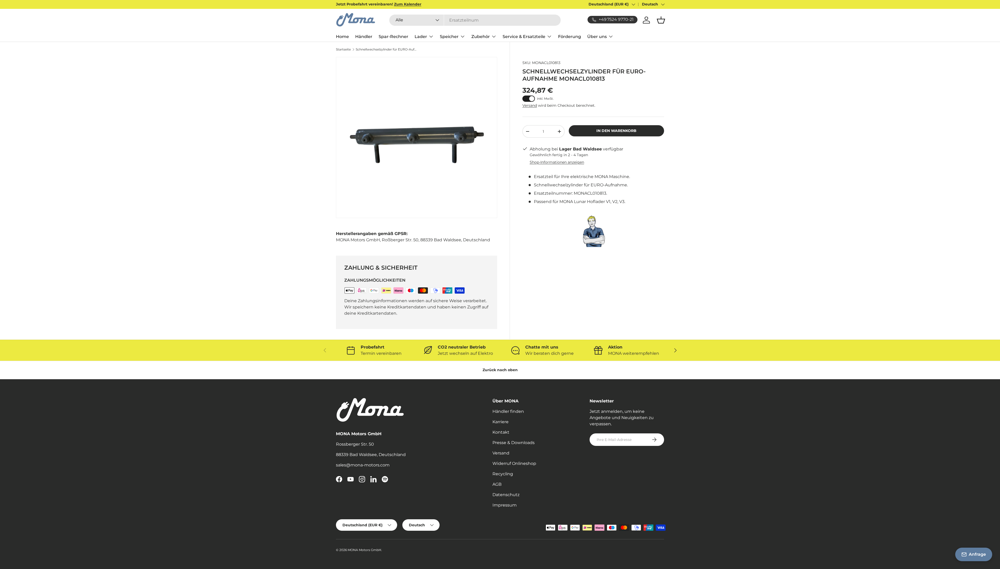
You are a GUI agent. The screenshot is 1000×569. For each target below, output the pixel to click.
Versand (529, 105)
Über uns (597, 36)
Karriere (500, 421)
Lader (421, 36)
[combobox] (475, 20)
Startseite (343, 49)
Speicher (449, 36)
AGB (497, 484)
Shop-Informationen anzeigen (557, 162)
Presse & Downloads (513, 442)
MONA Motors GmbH (364, 550)
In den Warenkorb (616, 130)
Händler (363, 36)
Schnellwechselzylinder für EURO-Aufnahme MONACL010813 (387, 49)
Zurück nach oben (500, 370)
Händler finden (508, 411)
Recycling (502, 473)
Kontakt (500, 432)
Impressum (504, 505)
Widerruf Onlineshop (514, 463)
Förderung (569, 36)
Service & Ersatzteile (524, 36)
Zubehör (480, 36)
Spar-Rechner (393, 36)
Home (342, 36)
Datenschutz (506, 494)
